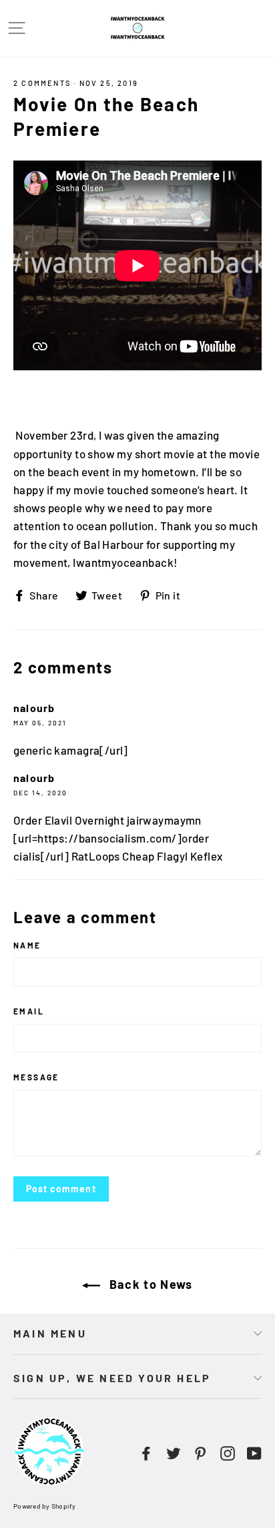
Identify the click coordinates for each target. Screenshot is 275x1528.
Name (27, 945)
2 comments (42, 83)
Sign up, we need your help (112, 1377)
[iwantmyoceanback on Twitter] (173, 1452)
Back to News (149, 1284)
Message (36, 1077)
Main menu (50, 1333)
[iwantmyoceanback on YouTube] (254, 1452)
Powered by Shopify (44, 1506)
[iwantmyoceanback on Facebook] (146, 1452)
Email (28, 1011)
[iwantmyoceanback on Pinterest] (200, 1452)
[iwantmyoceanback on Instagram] (227, 1452)
